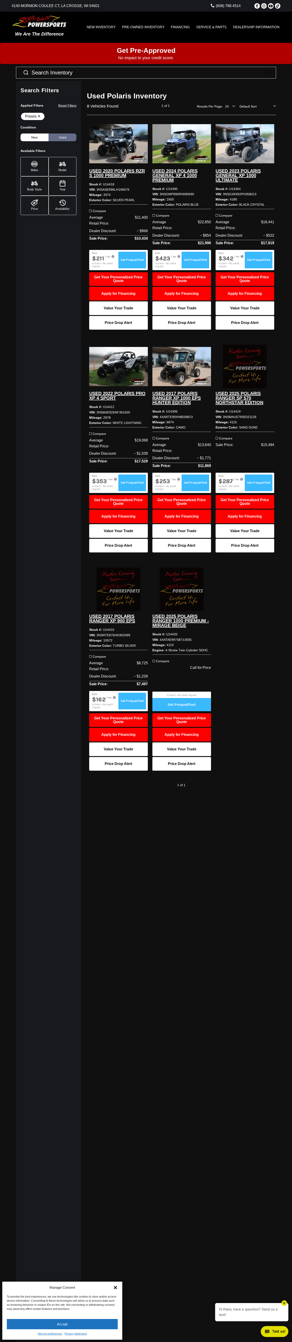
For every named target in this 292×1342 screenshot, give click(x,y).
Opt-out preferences (50, 1333)
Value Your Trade (118, 308)
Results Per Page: (210, 106)
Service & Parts (211, 27)
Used (62, 137)
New (34, 137)
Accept (62, 1324)
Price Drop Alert (118, 323)
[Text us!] (274, 1332)
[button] (115, 1287)
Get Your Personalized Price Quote (118, 279)
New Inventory (101, 27)
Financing (180, 27)
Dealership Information (256, 27)
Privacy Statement (76, 1333)
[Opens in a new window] (257, 6)
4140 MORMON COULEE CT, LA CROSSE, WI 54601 (55, 6)
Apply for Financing (118, 293)
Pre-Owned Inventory (143, 27)
